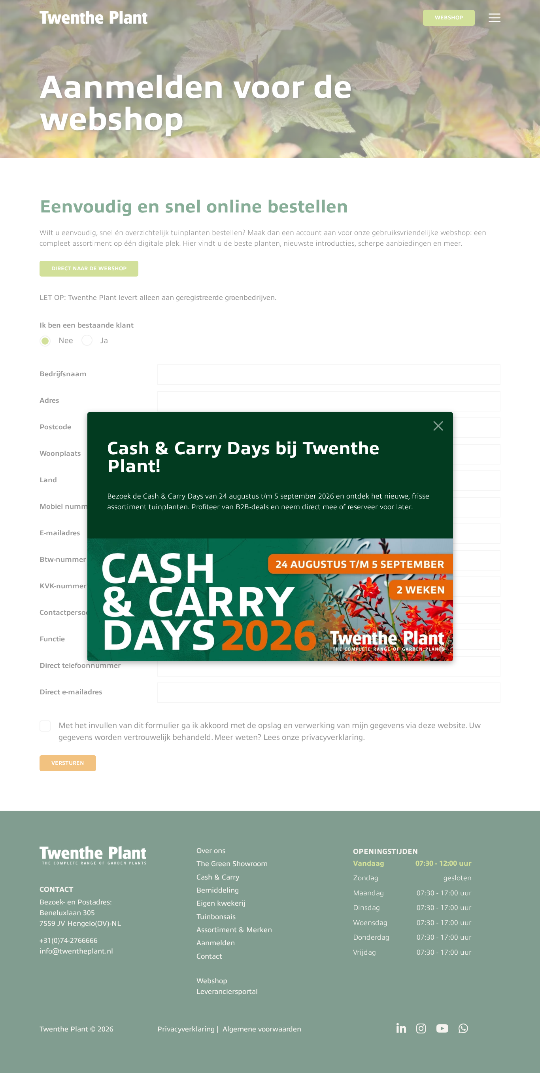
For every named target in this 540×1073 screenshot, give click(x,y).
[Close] (438, 426)
